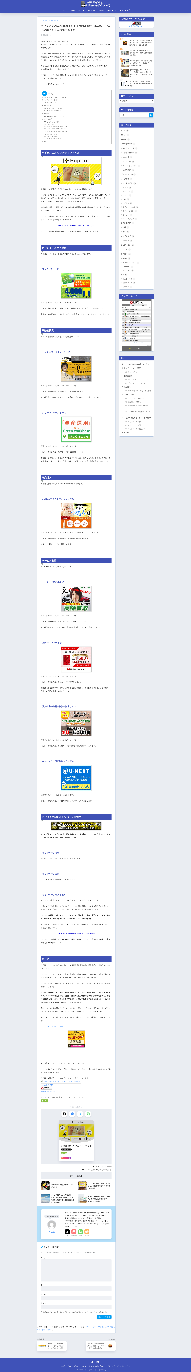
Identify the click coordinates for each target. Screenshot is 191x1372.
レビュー (125, 249)
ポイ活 (124, 227)
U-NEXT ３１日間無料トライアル (56, 128)
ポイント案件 (127, 223)
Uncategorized (128, 144)
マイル (125, 232)
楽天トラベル (128, 279)
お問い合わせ (112, 10)
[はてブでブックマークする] (80, 1114)
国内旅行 (125, 254)
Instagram (74, 1235)
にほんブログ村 (47, 1085)
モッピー (65, 10)
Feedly (80, 1235)
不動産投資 (47, 105)
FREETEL (127, 266)
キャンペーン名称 (52, 134)
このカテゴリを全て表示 (137, 342)
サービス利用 (47, 119)
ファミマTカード (51, 103)
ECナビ (127, 187)
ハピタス (81, 10)
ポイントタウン (129, 211)
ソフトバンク (127, 162)
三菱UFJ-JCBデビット (53, 124)
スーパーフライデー (131, 166)
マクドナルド (127, 236)
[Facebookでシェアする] (72, 1114)
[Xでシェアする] (64, 1114)
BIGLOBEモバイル (130, 263)
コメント (45, 1258)
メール (43, 1294)
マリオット (92, 10)
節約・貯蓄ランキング (48, 1091)
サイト (43, 1303)
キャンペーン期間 (52, 136)
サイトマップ (125, 10)
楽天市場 (127, 287)
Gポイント (127, 191)
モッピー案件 (127, 245)
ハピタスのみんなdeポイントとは (54, 97)
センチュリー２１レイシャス (55, 108)
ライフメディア (129, 219)
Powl (73, 10)
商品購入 (46, 113)
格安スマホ (128, 270)
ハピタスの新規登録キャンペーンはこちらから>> (76, 933)
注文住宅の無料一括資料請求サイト (57, 126)
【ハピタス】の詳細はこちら (52, 1026)
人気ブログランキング (136, 26)
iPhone (101, 10)
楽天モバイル (129, 283)
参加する (149, 345)
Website (87, 1235)
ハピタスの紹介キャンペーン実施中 (55, 131)
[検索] (151, 115)
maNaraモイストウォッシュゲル (56, 116)
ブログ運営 (126, 179)
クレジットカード (129, 153)
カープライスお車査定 (53, 122)
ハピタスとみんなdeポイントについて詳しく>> (76, 225)
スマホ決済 (126, 157)
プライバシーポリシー (124, 1366)
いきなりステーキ (129, 148)
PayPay (125, 139)
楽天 (124, 275)
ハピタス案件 (107, 1166)
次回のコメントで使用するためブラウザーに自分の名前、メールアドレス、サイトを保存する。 (75, 1312)
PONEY (127, 195)
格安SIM (125, 258)
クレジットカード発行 (50, 100)
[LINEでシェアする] (88, 1114)
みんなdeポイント (105, 1170)
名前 (42, 1285)
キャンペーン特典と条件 (54, 139)
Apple (124, 130)
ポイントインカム (130, 207)
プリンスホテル (128, 174)
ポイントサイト (128, 183)
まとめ (45, 141)
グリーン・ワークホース (54, 110)
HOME (96, 1362)
